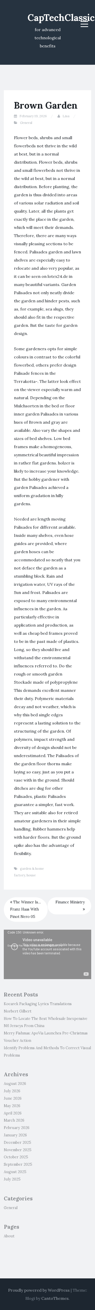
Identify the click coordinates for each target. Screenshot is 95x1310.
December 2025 (17, 1142)
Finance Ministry (70, 902)
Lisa (66, 116)
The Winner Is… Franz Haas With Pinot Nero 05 (25, 909)
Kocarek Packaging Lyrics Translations (38, 1004)
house (31, 875)
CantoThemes (55, 1298)
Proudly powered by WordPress (39, 1290)
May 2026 (12, 1106)
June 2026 (13, 1098)
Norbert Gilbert (17, 1011)
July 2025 (12, 1179)
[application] (47, 954)
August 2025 (15, 1172)
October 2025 (16, 1157)
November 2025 (17, 1150)
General (26, 123)
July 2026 (12, 1091)
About (9, 1236)
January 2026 (15, 1135)
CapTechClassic (61, 17)
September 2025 (18, 1164)
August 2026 (15, 1083)
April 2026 (13, 1113)
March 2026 (14, 1120)
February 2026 (16, 1127)
